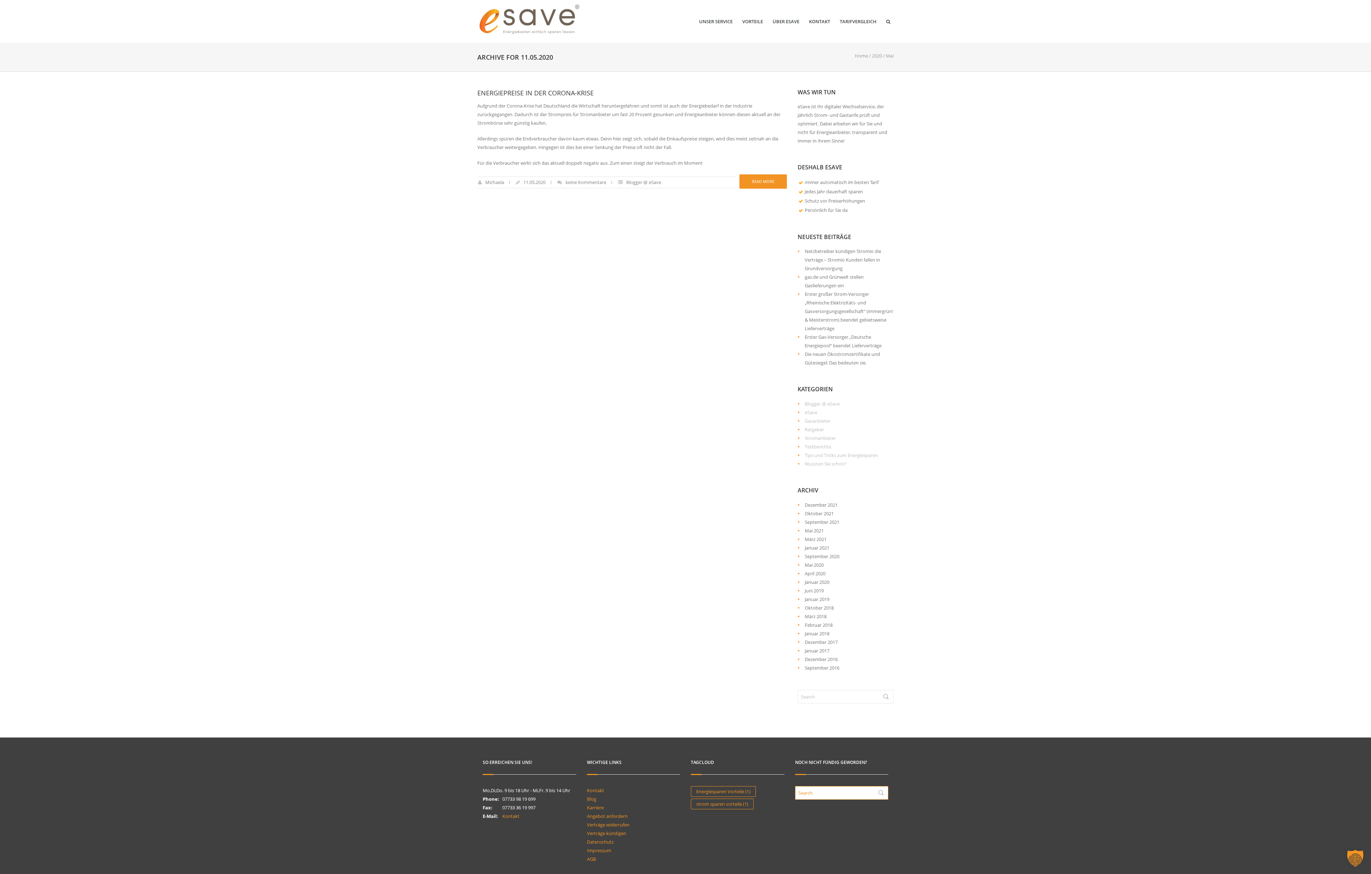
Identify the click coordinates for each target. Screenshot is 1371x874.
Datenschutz (600, 842)
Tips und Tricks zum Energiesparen (841, 455)
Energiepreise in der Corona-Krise (535, 93)
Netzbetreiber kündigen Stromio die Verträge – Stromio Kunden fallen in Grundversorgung (843, 260)
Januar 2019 (817, 599)
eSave (811, 412)
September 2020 (822, 556)
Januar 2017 (817, 650)
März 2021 (816, 539)
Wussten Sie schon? (826, 464)
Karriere (595, 807)
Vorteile (752, 21)
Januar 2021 (817, 548)
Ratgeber (814, 429)
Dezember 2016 (821, 659)
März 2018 (816, 616)
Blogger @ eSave (643, 182)
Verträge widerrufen (608, 824)
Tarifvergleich (858, 21)
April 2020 (815, 573)
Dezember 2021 (821, 505)
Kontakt (819, 21)
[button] (1355, 858)
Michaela (494, 182)
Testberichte (818, 446)
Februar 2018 (819, 625)
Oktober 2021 (819, 513)
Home (861, 56)
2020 (877, 56)
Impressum (599, 850)
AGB (591, 859)
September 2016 (822, 668)
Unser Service (716, 21)
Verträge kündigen (606, 833)
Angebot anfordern (607, 816)
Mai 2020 (814, 565)
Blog (591, 799)
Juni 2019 (814, 590)
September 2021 (822, 522)
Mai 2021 (814, 530)
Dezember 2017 (821, 642)
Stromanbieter (820, 438)
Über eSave (786, 21)
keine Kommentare (586, 182)
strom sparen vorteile (722, 804)
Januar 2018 (817, 633)
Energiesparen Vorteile (723, 791)
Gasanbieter (817, 421)
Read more (763, 181)
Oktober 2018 (819, 608)
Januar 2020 (817, 582)
